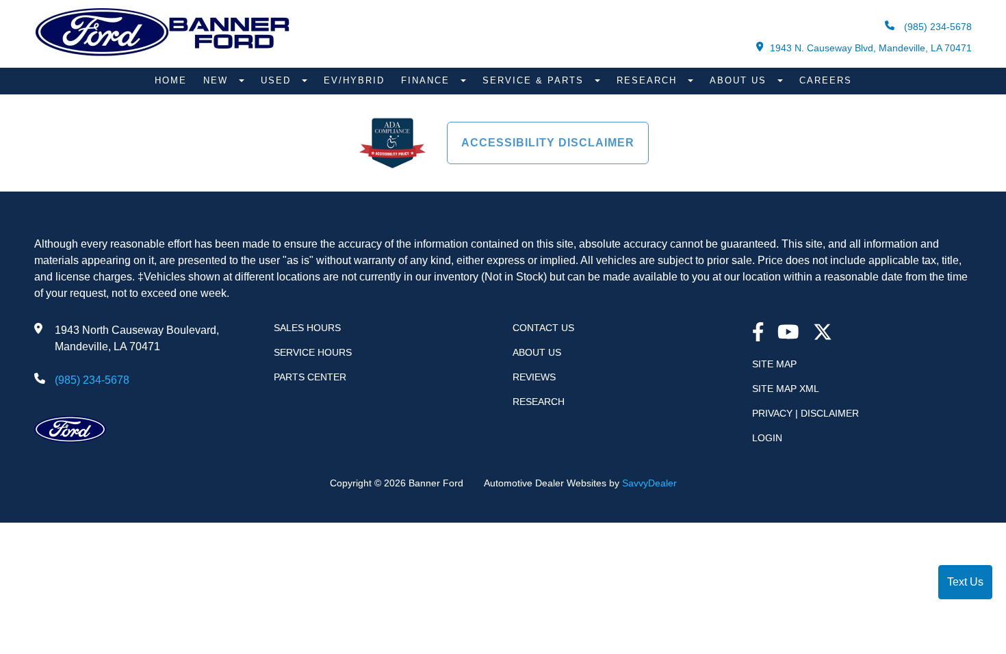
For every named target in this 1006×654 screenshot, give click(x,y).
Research (649, 80)
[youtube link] (788, 333)
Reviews (534, 376)
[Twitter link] (822, 333)
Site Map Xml (785, 388)
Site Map (774, 363)
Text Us (965, 582)
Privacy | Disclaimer (805, 413)
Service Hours (313, 352)
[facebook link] (758, 333)
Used (278, 80)
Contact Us (543, 327)
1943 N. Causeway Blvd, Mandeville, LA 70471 (871, 47)
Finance (427, 80)
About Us (740, 80)
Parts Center (310, 376)
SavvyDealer (649, 483)
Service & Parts (535, 80)
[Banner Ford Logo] (162, 56)
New (217, 80)
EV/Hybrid (354, 80)
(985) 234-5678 (936, 26)
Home (171, 80)
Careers (825, 80)
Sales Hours (307, 327)
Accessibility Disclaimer (547, 142)
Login (767, 437)
